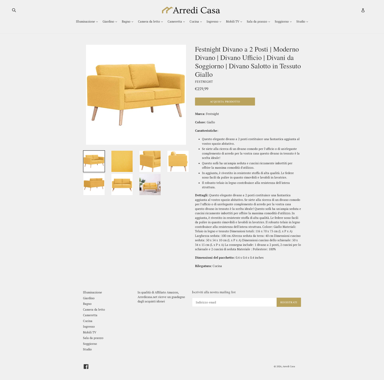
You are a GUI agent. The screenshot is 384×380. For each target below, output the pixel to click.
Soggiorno (282, 21)
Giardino (109, 21)
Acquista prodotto (225, 101)
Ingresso (213, 21)
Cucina (195, 21)
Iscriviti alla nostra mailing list (214, 292)
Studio (301, 21)
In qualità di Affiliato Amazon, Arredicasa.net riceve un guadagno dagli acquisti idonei (161, 296)
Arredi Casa (289, 366)
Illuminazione (86, 21)
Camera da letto (149, 21)
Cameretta (175, 21)
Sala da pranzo (257, 21)
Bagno (126, 21)
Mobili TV (233, 21)
